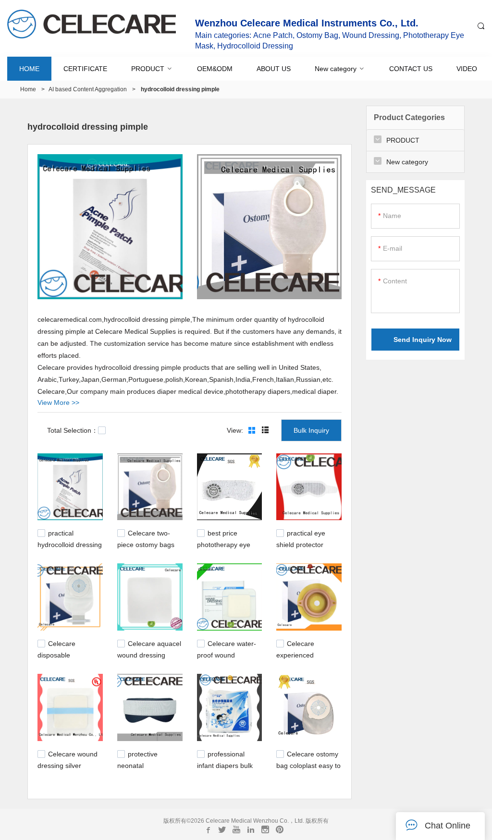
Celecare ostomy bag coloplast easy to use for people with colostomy (308, 769)
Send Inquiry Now (423, 339)
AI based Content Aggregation (88, 89)
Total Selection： (72, 430)
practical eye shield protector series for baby (300, 543)
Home (28, 89)
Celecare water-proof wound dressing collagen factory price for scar (228, 659)
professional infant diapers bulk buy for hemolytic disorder (225, 769)
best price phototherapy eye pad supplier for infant (223, 548)
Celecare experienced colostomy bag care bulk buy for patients (307, 659)
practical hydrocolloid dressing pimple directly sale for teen (69, 548)
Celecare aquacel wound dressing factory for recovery (149, 654)
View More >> (58, 402)
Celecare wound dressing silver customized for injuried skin (67, 769)
